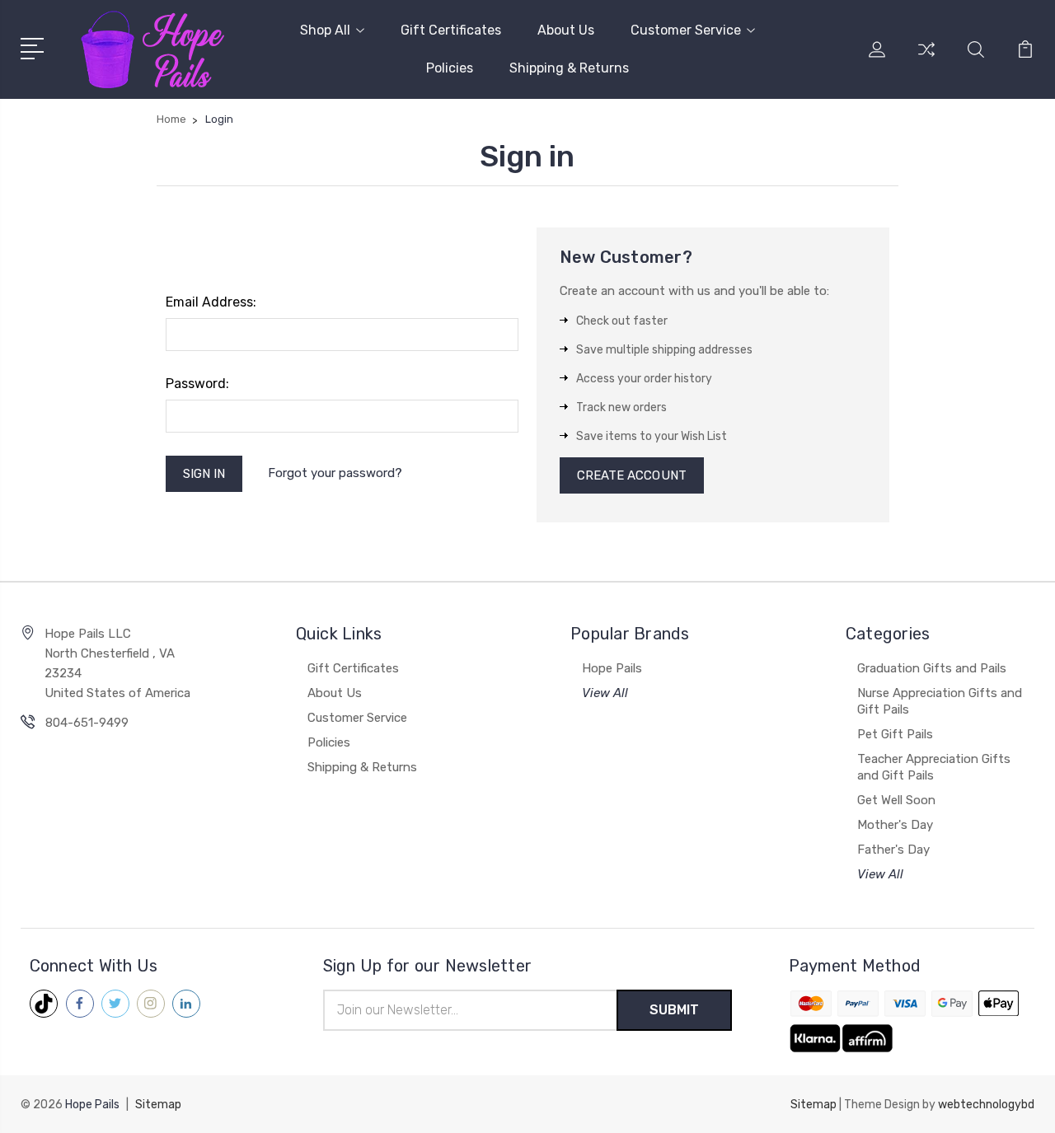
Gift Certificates (451, 30)
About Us (565, 30)
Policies (449, 68)
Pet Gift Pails (895, 734)
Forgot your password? (335, 473)
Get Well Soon (896, 800)
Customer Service (686, 30)
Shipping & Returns (569, 68)
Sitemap (158, 1105)
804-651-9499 (87, 722)
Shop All (325, 30)
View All (605, 693)
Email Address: (211, 302)
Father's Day (893, 849)
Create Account (632, 475)
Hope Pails (612, 668)
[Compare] (926, 59)
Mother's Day (895, 824)
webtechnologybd (986, 1105)
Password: (197, 383)
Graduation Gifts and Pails (931, 668)
